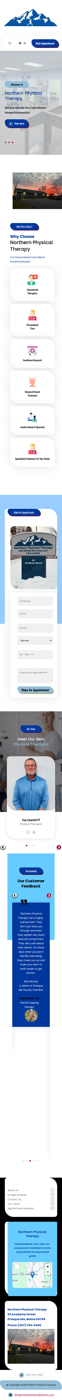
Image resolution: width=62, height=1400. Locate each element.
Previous (2, 846)
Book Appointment (45, 43)
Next (58, 846)
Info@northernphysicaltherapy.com (34, 1394)
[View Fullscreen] (17, 1266)
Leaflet (48, 1286)
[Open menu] (9, 43)
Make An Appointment (35, 690)
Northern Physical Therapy (31, 6)
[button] (32, 1275)
